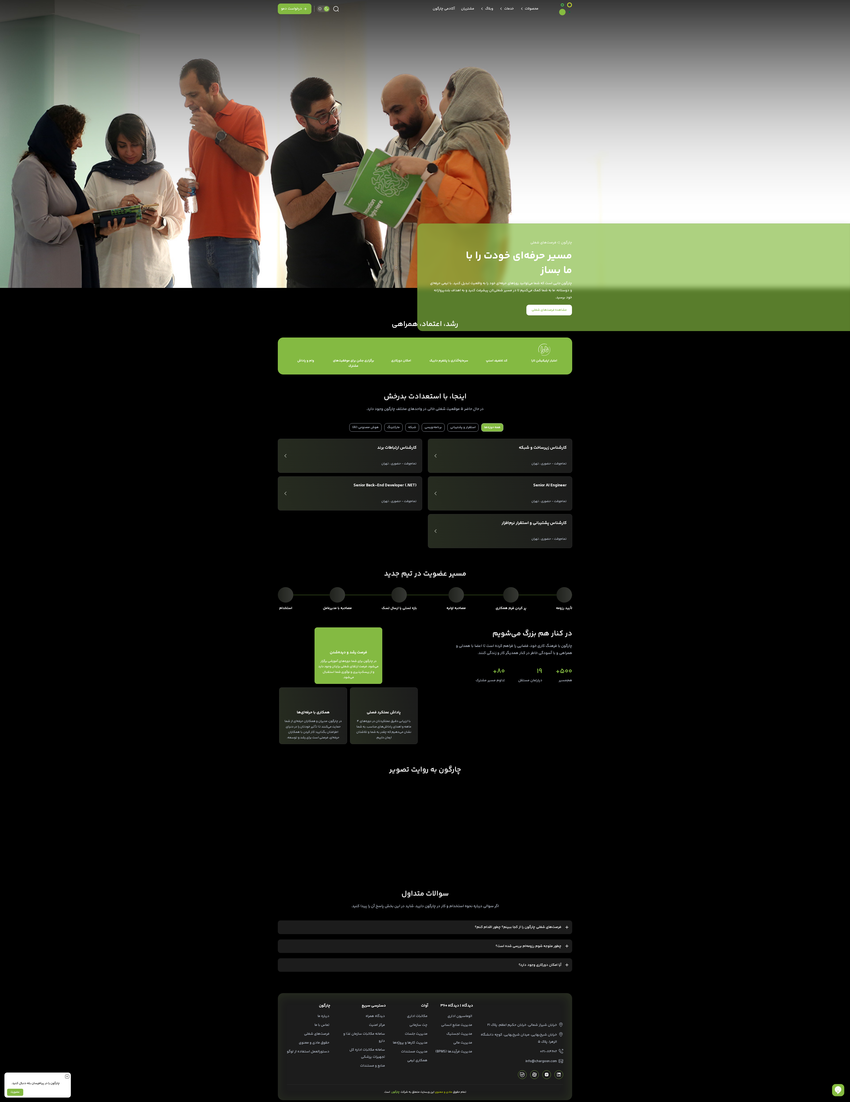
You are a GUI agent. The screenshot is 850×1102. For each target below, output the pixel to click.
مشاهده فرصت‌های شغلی (549, 310)
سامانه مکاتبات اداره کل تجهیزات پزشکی (367, 1053)
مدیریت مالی (462, 1043)
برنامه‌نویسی (433, 427)
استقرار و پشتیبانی (463, 427)
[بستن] (67, 1076)
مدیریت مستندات (414, 1051)
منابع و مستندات (372, 1066)
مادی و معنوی (443, 1092)
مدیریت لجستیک (459, 1034)
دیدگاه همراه (375, 1016)
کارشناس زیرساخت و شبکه (543, 447)
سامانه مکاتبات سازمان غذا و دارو (364, 1037)
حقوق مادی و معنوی (314, 1043)
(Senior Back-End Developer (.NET (385, 485)
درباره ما (323, 1016)
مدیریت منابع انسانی (456, 1025)
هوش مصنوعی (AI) (365, 427)
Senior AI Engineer (550, 485)
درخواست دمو (291, 9)
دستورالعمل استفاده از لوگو (308, 1051)
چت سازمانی (418, 1025)
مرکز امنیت (377, 1025)
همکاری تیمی (417, 1060)
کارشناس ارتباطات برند (397, 447)
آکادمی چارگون (444, 9)
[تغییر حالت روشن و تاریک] (323, 9)
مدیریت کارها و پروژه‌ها (410, 1043)
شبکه (412, 427)
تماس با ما (322, 1025)
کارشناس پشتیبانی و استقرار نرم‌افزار (534, 523)
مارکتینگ (393, 427)
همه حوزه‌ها (492, 427)
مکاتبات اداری (417, 1016)
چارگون (566, 242)
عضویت (15, 1092)
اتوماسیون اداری (460, 1016)
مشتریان (467, 9)
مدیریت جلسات (416, 1034)
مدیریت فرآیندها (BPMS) (453, 1051)
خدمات (509, 9)
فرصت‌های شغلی (316, 1034)
